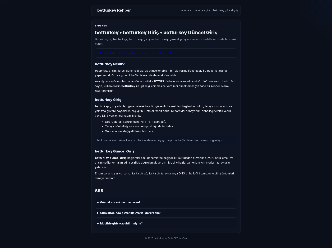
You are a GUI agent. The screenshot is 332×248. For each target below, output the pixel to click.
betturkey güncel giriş (225, 10)
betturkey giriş (202, 10)
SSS (169, 53)
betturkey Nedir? (106, 53)
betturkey (185, 10)
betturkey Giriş (127, 53)
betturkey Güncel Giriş (151, 53)
